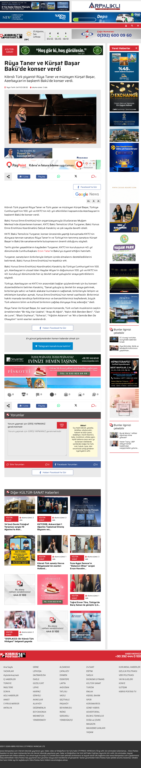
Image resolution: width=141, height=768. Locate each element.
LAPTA (63, 683)
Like (25, 176)
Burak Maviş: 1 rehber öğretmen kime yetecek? (128, 435)
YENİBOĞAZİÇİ (66, 720)
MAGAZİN (90, 724)
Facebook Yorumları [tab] (67, 464)
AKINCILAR (38, 699)
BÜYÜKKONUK (39, 711)
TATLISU (63, 691)
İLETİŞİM (123, 687)
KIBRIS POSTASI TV (127, 691)
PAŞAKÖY (64, 703)
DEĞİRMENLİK (39, 707)
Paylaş (41, 176)
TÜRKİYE (7, 683)
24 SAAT (90, 667)
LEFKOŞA (37, 671)
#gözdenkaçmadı (11, 675)
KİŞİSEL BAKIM (93, 695)
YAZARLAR (8, 671)
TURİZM (90, 687)
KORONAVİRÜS (93, 703)
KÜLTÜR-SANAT (9, 51)
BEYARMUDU (66, 707)
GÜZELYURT (38, 683)
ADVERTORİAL (93, 711)
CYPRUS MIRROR (11, 703)
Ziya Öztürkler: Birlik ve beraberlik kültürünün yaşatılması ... (129, 348)
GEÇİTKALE (65, 699)
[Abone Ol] (87, 194)
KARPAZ (37, 691)
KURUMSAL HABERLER (129, 667)
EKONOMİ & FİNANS (95, 679)
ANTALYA (7, 707)
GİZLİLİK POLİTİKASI (128, 671)
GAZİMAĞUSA (39, 675)
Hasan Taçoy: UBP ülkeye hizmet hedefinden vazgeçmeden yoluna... (129, 445)
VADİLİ (63, 695)
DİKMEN (63, 675)
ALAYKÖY (37, 703)
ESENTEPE (64, 679)
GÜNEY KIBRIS (92, 707)
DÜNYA (6, 691)
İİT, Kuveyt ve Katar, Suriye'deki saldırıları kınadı (128, 339)
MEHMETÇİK (38, 715)
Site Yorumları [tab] (17, 464)
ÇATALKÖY (64, 671)
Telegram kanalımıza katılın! (54, 346)
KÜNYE (122, 683)
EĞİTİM (89, 671)
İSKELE (36, 679)
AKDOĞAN (64, 687)
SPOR (89, 699)
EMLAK (89, 691)
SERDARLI (64, 715)
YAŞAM (89, 732)
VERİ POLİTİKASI (126, 675)
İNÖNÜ (63, 711)
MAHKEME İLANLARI (95, 728)
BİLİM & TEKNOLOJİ (95, 715)
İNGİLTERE (8, 687)
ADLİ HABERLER (10, 695)
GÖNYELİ (37, 695)
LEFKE (36, 687)
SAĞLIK (89, 675)
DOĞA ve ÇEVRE (93, 720)
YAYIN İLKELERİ (126, 679)
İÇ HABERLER (9, 679)
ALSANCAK (65, 667)
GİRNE (36, 667)
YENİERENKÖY (39, 720)
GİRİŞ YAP (62, 425)
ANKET (6, 699)
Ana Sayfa (8, 667)
